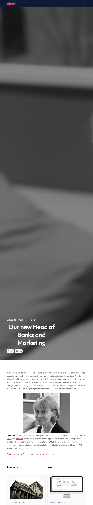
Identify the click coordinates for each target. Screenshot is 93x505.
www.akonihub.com (45, 454)
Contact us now (13, 454)
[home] (11, 3)
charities (19, 439)
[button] (82, 3)
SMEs (9, 439)
